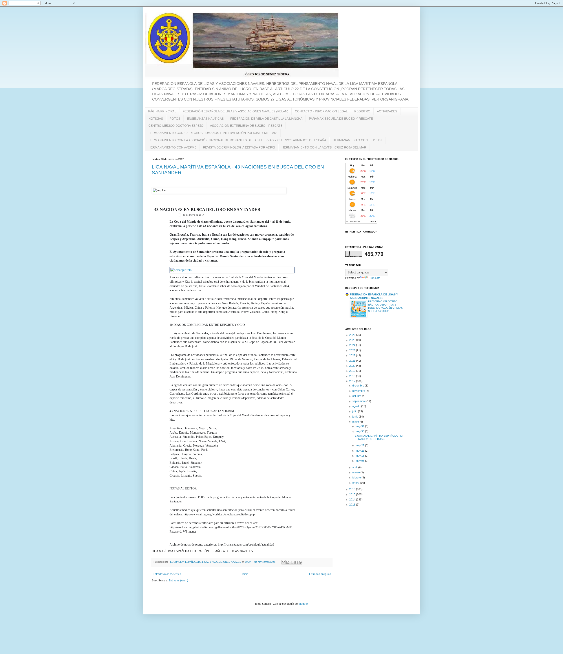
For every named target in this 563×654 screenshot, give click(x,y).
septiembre (359, 401)
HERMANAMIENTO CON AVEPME (172, 147)
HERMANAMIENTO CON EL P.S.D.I (357, 140)
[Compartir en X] (292, 562)
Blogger (303, 603)
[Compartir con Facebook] (296, 562)
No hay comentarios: (265, 562)
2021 (352, 360)
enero (356, 482)
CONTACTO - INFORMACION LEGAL (321, 111)
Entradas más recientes (167, 574)
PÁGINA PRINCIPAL (162, 111)
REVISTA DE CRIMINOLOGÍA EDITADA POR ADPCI (239, 147)
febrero (357, 477)
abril (355, 467)
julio (355, 411)
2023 (352, 350)
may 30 (360, 431)
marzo (356, 472)
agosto (356, 406)
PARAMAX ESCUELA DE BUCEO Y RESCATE (341, 118)
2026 (352, 335)
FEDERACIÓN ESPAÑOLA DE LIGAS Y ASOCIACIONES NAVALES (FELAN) (235, 111)
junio (355, 416)
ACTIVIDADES (387, 111)
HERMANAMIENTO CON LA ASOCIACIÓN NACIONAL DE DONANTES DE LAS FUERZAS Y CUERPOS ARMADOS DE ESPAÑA (237, 140)
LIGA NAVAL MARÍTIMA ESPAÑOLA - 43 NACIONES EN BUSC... (379, 437)
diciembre (358, 385)
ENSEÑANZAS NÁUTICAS (205, 118)
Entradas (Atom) (178, 580)
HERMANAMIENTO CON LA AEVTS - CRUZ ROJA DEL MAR (324, 147)
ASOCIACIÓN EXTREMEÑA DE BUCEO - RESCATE (246, 125)
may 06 (360, 460)
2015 (352, 494)
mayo (356, 421)
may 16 (360, 455)
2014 (352, 499)
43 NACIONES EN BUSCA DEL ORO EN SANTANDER (207, 209)
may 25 (360, 450)
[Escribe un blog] (287, 562)
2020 (352, 365)
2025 (352, 340)
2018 (352, 376)
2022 (352, 355)
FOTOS (175, 118)
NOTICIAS (155, 118)
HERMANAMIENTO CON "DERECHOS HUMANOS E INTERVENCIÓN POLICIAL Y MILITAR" (212, 133)
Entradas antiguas (320, 574)
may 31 (360, 426)
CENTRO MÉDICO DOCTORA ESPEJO (175, 125)
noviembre (359, 390)
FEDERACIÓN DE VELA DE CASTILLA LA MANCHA (266, 118)
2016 (352, 489)
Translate (374, 278)
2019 (352, 370)
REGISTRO (362, 111)
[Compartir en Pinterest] (300, 562)
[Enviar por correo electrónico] (283, 562)
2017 (352, 381)
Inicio (245, 574)
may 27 (360, 445)
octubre (357, 396)
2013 (352, 504)
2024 (352, 345)
